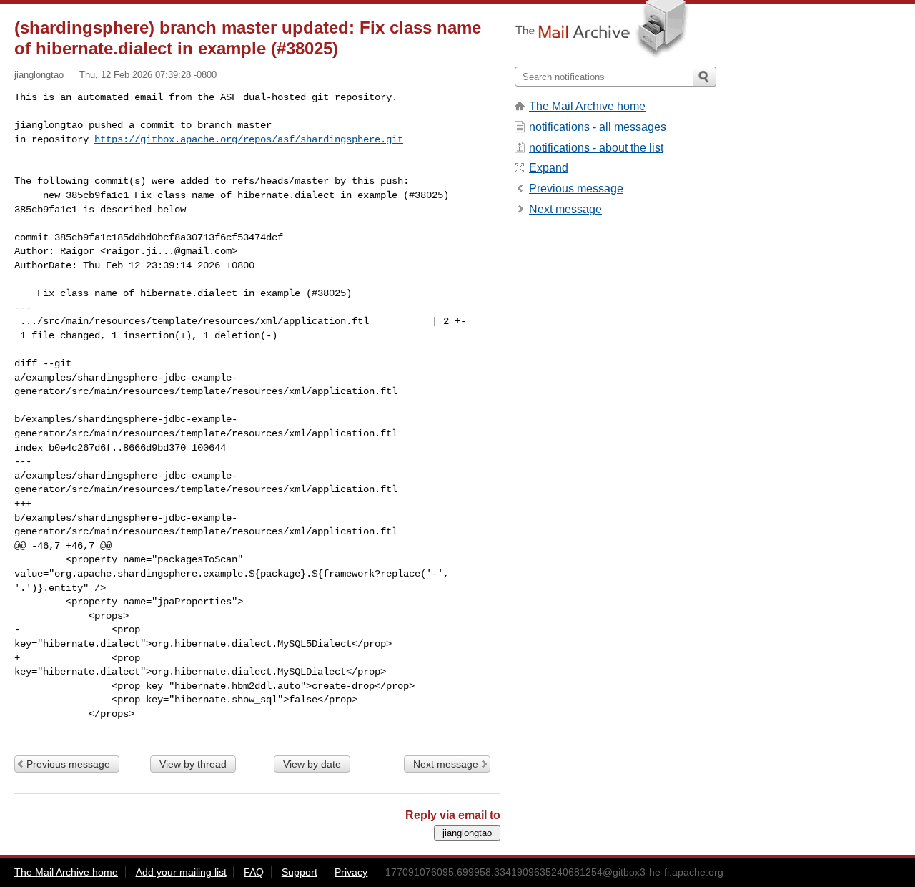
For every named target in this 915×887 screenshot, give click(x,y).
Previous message (68, 764)
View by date (312, 764)
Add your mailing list (181, 872)
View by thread (193, 764)
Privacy (351, 872)
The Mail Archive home (587, 106)
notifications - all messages (597, 127)
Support (299, 872)
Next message (445, 764)
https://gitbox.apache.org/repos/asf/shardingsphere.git (248, 139)
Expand (548, 168)
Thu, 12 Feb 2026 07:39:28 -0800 (148, 74)
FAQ (254, 872)
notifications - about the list (596, 148)
